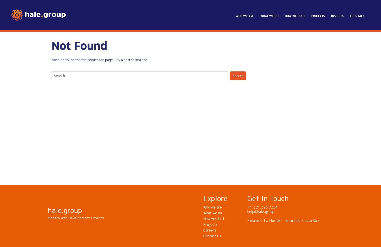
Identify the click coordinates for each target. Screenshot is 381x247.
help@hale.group (260, 211)
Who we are (245, 16)
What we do (269, 16)
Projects (318, 16)
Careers (209, 230)
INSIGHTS (337, 16)
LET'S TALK (357, 16)
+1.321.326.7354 (262, 207)
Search (238, 75)
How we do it (295, 16)
